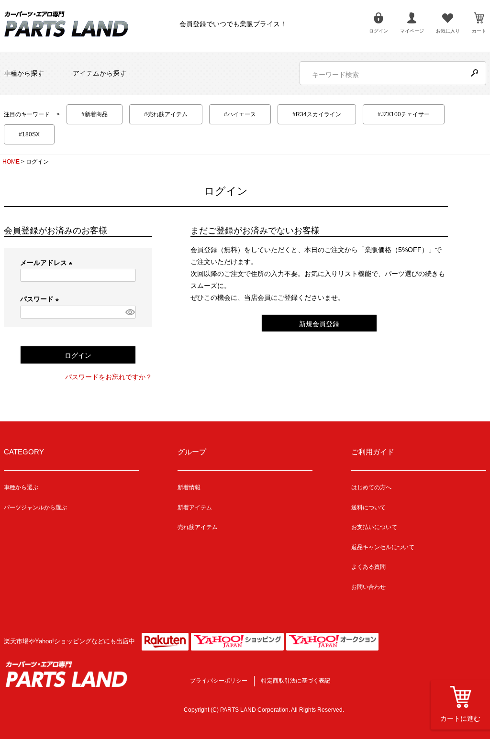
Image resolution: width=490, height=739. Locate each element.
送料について (368, 507)
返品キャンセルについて (382, 547)
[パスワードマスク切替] (129, 312)
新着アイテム (195, 507)
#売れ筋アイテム (166, 114)
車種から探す (24, 73)
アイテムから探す (99, 73)
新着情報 (189, 487)
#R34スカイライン (316, 114)
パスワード (41, 299)
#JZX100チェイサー (404, 114)
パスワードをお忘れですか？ (108, 377)
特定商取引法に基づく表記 (295, 680)
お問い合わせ (368, 587)
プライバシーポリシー (218, 680)
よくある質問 (368, 566)
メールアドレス (48, 262)
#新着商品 (94, 114)
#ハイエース (240, 114)
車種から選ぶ (21, 487)
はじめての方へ (371, 487)
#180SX (29, 134)
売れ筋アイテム (198, 527)
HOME (11, 161)
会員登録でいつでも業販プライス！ (233, 24)
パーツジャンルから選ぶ (35, 507)
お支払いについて (374, 527)
